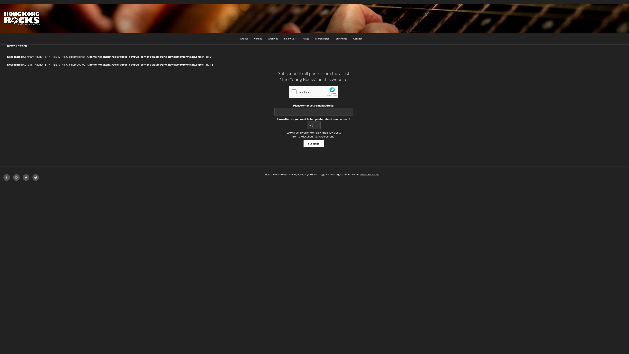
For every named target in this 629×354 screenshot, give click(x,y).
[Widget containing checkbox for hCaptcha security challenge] (313, 92)
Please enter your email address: (313, 105)
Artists (244, 38)
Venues (258, 38)
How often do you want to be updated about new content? (313, 119)
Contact (357, 38)
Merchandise (322, 38)
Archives (273, 38)
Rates (306, 38)
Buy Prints (341, 38)
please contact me (369, 174)
